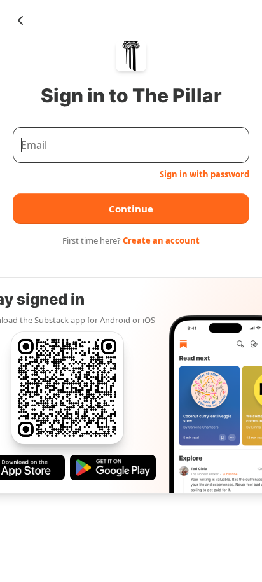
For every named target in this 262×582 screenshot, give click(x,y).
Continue (131, 208)
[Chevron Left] (20, 20)
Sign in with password (204, 174)
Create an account (161, 240)
